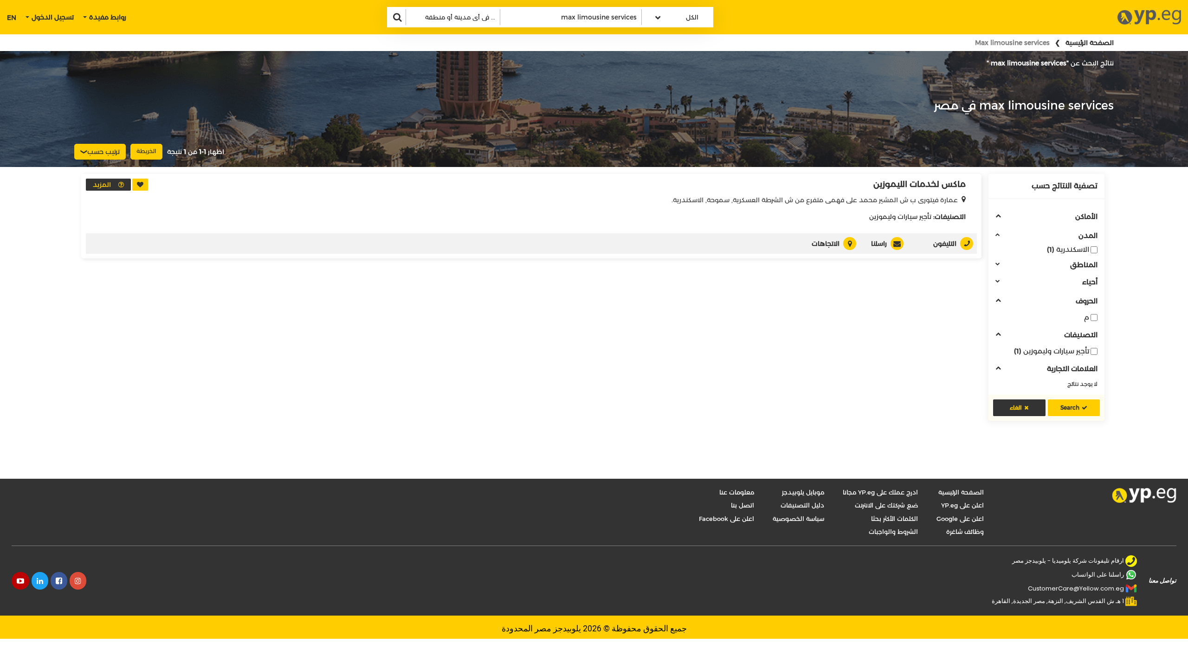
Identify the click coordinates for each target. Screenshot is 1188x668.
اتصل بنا (742, 505)
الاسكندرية (1068, 249)
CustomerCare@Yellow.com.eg (1076, 588)
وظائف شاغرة (965, 531)
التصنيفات (1081, 335)
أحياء (1090, 282)
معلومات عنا (736, 492)
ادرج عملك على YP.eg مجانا (880, 492)
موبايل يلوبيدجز (803, 492)
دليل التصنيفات (802, 505)
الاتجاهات (825, 243)
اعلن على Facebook (726, 518)
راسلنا (879, 243)
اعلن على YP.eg (962, 505)
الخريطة (146, 151)
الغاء (1016, 407)
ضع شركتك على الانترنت (886, 505)
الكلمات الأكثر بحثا (894, 518)
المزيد (102, 184)
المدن (1088, 236)
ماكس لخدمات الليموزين (919, 184)
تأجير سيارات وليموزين (1051, 351)
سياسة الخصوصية (798, 518)
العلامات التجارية (1072, 369)
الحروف (1087, 301)
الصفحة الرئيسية (1089, 43)
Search (1069, 407)
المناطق (1084, 265)
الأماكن (1086, 217)
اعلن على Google (960, 518)
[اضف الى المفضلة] (140, 185)
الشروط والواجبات (893, 531)
